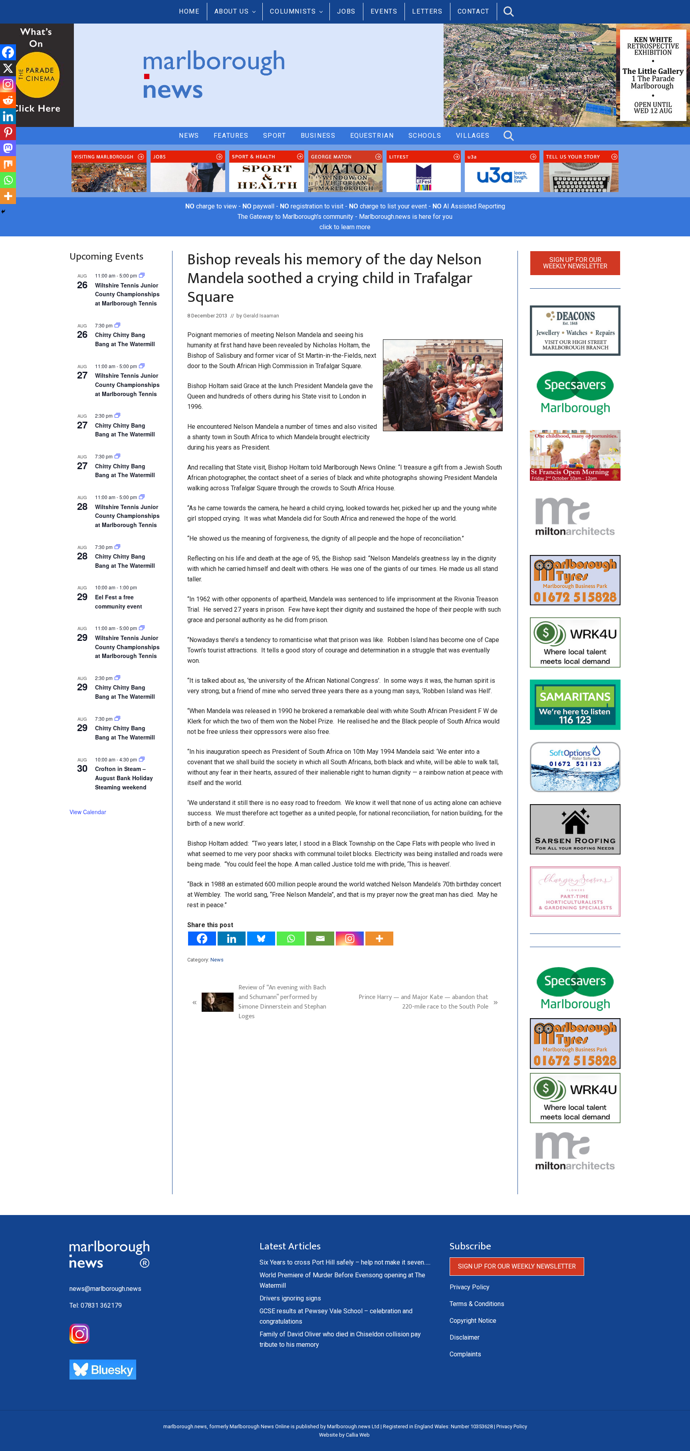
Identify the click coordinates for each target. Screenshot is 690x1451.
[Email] (320, 939)
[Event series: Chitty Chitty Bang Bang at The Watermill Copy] (117, 415)
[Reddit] (8, 100)
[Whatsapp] (291, 939)
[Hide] (3, 211)
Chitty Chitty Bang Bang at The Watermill (125, 339)
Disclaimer (465, 1337)
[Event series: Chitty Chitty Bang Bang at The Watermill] (117, 325)
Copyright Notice (473, 1320)
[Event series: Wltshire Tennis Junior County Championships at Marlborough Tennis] (142, 275)
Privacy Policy (470, 1287)
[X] (8, 68)
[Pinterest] (8, 132)
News (217, 960)
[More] (379, 939)
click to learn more (345, 227)
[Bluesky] (261, 939)
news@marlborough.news (105, 1288)
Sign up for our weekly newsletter (575, 263)
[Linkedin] (232, 939)
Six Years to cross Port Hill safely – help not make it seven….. (345, 1262)
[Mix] (8, 164)
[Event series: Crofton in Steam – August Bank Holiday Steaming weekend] (142, 759)
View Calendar (87, 812)
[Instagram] (350, 939)
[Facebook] (202, 939)
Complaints (465, 1354)
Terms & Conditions (477, 1304)
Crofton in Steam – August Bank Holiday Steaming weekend (124, 778)
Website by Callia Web (344, 1435)
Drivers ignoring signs (290, 1298)
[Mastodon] (8, 148)
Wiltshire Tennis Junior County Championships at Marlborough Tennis (127, 294)
